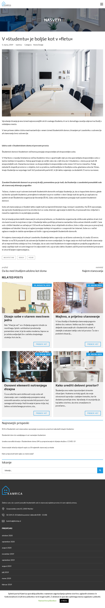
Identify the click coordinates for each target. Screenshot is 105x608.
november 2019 (8, 554)
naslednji (92, 269)
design (21, 257)
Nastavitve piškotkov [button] (47, 600)
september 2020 (8, 542)
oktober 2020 (7, 536)
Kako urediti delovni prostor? (77, 385)
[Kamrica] (5, 4)
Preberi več (41, 344)
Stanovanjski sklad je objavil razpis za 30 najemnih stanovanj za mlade (28, 447)
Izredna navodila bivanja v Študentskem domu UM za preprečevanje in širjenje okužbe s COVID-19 (39, 441)
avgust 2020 (6, 548)
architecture (9, 257)
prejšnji (24, 269)
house (31, 257)
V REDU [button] (64, 601)
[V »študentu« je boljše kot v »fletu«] (52, 83)
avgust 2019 (6, 566)
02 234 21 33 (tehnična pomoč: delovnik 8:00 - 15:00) (26, 515)
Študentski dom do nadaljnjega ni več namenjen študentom (24, 435)
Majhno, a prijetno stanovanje (78, 316)
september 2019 (8, 560)
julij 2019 (5, 572)
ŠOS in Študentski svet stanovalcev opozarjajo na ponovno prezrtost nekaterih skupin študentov (38, 429)
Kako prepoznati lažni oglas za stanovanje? (18, 454)
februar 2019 (7, 585)
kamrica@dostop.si (13, 521)
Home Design (38, 45)
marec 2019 (6, 578)
